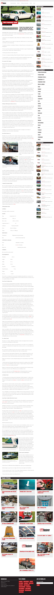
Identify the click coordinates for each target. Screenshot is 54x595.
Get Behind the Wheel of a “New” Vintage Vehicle (47, 166)
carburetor (14, 380)
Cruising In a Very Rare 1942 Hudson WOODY (47, 194)
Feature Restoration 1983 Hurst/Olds (46, 185)
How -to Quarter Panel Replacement (46, 24)
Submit (38, 585)
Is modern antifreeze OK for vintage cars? (47, 16)
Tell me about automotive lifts (45, 159)
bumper (30, 316)
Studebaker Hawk (21, 33)
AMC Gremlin (21, 588)
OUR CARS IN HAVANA (45, 209)
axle (17, 244)
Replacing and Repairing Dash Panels (47, 20)
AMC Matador (28, 590)
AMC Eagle (28, 586)
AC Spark (26, 583)
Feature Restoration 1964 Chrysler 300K (47, 8)
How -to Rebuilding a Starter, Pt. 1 (46, 66)
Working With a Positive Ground (46, 36)
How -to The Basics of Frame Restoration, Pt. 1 (47, 62)
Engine (31, 581)
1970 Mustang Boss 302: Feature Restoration (46, 198)
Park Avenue (26, 581)
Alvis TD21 (31, 583)
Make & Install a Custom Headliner (27, 538)
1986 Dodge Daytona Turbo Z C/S (46, 181)
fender (20, 410)
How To (31, 3)
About (34, 3)
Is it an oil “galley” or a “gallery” (45, 535)
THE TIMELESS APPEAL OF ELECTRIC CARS (46, 206)
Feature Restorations (13, 3)
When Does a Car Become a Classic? (47, 189)
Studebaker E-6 (13, 101)
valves (8, 365)
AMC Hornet (28, 588)
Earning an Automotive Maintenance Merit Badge (47, 174)
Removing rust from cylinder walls (27, 551)
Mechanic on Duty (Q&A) (24, 3)
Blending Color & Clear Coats (46, 12)
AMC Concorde (22, 586)
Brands (18, 3)
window (25, 159)
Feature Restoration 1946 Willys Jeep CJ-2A (47, 178)
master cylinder (4, 401)
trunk (13, 412)
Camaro (20, 581)
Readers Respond (44, 213)
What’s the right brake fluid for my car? (47, 152)
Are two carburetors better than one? (46, 163)
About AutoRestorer (5, 581)
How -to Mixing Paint (44, 28)
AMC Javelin (21, 590)
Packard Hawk (22, 334)
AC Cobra (21, 583)
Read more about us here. (24, 0)
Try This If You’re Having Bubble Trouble (47, 44)
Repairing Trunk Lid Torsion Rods (46, 40)
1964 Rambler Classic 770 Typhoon (46, 55)
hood (22, 190)
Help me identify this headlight (46, 148)
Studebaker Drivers (17, 371)
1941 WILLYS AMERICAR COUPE (47, 32)
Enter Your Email (40, 581)
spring (32, 138)
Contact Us (3, 582)
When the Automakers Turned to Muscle (47, 201)
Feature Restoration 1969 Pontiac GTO (47, 217)
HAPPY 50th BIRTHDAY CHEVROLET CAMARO (45, 170)
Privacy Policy (4, 584)
